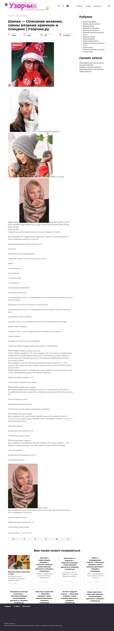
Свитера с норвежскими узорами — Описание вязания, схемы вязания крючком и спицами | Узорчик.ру (44, 564)
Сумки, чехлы (88, 51)
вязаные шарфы (89, 39)
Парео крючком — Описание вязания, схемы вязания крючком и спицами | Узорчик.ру (95, 596)
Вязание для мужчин (91, 30)
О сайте (88, 6)
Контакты (97, 6)
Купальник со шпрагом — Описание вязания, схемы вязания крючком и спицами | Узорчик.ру (70, 563)
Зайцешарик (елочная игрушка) (91, 63)
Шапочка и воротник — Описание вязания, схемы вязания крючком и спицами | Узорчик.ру (44, 597)
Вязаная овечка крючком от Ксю (19, 573)
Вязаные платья (89, 36)
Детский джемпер (86, 65)
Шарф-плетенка (85, 71)
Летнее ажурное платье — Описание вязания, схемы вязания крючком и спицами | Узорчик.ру (69, 597)
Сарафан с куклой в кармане (90, 67)
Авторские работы (90, 21)
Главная (80, 6)
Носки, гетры (88, 47)
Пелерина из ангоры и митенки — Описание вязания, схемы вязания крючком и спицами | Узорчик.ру (19, 597)
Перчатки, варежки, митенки (94, 49)
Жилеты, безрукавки (90, 41)
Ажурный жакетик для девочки (91, 69)
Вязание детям (88, 26)
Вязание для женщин (91, 28)
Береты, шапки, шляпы (91, 24)
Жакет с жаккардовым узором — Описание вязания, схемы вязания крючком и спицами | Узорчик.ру (95, 564)
